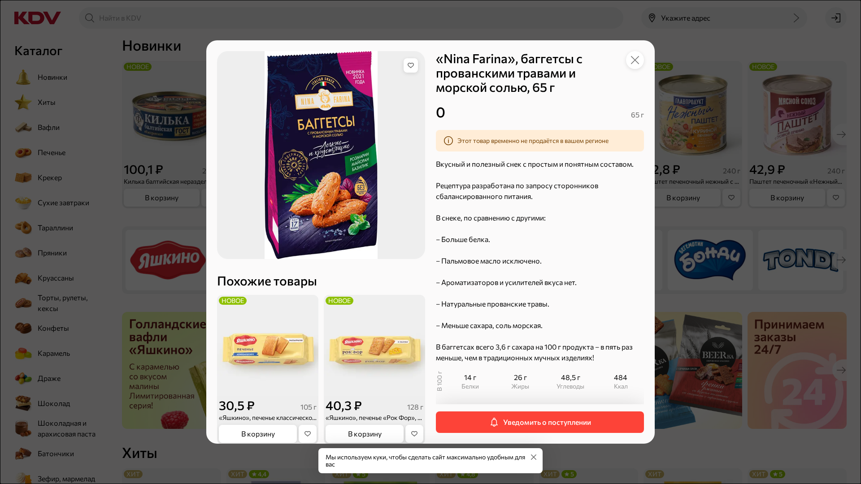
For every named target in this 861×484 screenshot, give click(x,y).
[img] (411, 65)
